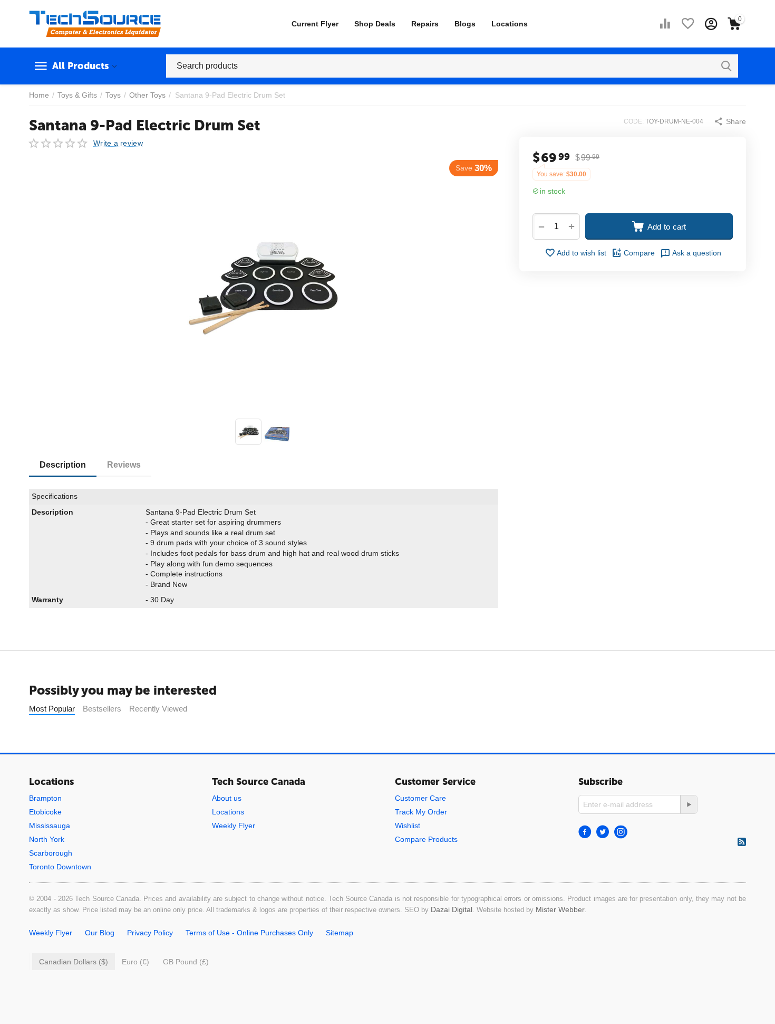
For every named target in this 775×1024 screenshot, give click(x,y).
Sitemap (339, 932)
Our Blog (99, 932)
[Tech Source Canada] (95, 23)
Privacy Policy (150, 932)
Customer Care (420, 798)
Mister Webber (560, 909)
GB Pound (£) (186, 961)
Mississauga (49, 825)
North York (46, 839)
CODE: (634, 121)
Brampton (45, 798)
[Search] (726, 66)
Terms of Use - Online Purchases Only (249, 932)
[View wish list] (688, 23)
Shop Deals (374, 24)
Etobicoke (45, 812)
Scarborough (50, 853)
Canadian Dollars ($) (73, 961)
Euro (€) (135, 961)
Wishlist (407, 825)
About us (226, 798)
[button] (730, 121)
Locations (509, 24)
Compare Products (426, 839)
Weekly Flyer (233, 825)
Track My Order (421, 812)
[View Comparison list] (664, 23)
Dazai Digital (451, 909)
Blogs (465, 24)
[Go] (688, 804)
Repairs (425, 24)
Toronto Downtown (60, 866)
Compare (639, 253)
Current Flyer (315, 24)
